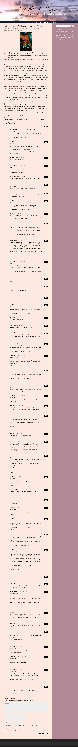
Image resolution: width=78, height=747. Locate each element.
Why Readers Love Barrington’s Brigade (64, 35)
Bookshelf (54, 22)
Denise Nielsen (26, 28)
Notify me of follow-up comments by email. (14, 728)
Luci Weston (12, 612)
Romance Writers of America (32, 81)
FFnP (5, 30)
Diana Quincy (13, 193)
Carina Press (20, 28)
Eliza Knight (44, 28)
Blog (32, 22)
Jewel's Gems (12, 317)
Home (20, 22)
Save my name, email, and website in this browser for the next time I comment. (22, 725)
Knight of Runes (9, 30)
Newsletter (46, 22)
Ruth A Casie (8, 28)
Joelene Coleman (13, 441)
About (26, 22)
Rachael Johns (13, 176)
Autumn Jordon (13, 489)
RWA (15, 30)
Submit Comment (43, 733)
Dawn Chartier (13, 126)
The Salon (38, 22)
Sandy (11, 623)
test (10, 499)
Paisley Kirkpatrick (14, 332)
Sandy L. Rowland (14, 343)
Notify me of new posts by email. (12, 730)
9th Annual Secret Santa (61, 39)
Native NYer (12, 433)
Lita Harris (12, 157)
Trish (11, 278)
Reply (46, 126)
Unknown (12, 213)
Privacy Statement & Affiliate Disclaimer (16, 744)
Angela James (44, 93)
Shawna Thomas (13, 591)
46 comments (19, 30)
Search (72, 26)
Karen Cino (12, 405)
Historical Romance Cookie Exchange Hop (65, 37)
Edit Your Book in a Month (35, 28)
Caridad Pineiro (13, 576)
